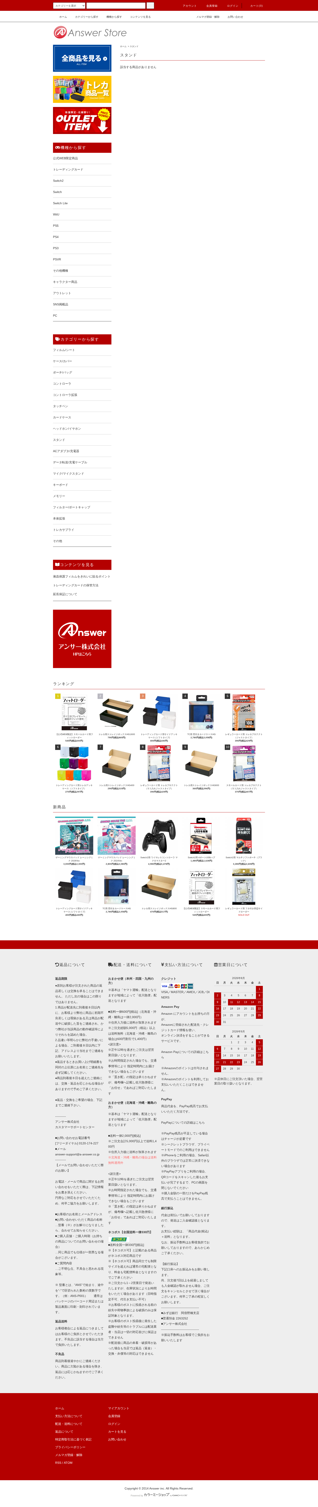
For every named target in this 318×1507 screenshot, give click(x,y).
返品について (64, 1431)
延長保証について (65, 594)
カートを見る (117, 1431)
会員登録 (212, 5)
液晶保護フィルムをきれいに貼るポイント (82, 576)
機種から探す (114, 16)
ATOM (68, 1462)
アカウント (190, 5)
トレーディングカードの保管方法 (75, 585)
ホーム (63, 16)
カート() (256, 5)
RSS (58, 1462)
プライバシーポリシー (70, 1447)
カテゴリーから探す (86, 16)
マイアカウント (118, 1408)
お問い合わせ (235, 16)
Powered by (137, 1495)
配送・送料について (68, 1424)
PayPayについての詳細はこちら (183, 1122)
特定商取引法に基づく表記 (73, 1439)
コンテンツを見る (140, 16)
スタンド (134, 46)
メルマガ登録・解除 (208, 16)
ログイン (233, 5)
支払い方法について (68, 1416)
